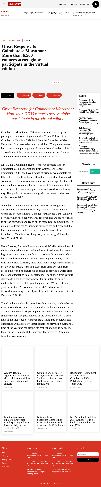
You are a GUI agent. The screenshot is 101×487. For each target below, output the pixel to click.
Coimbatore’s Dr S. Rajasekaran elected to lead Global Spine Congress (87, 103)
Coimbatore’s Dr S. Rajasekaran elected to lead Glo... (37, 455)
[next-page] (98, 13)
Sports (57, 82)
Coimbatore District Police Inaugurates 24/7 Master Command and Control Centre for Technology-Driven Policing (88, 209)
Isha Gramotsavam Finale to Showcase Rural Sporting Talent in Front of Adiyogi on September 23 (17, 422)
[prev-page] (20, 13)
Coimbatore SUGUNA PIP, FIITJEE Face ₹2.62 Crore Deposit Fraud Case (89, 112)
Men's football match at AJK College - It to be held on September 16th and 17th (83, 421)
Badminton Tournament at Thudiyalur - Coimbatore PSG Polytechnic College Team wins (83, 378)
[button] (62, 4)
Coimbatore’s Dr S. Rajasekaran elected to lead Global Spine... (32, 13)
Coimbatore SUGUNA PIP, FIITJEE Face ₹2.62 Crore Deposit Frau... (59, 13)
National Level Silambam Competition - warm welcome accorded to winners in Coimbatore (51, 421)
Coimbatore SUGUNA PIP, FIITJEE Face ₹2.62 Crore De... (37, 463)
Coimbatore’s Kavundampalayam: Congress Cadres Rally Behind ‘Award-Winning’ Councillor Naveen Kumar (89, 150)
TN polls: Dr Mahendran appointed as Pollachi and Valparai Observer (88, 140)
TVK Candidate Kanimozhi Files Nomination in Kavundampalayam (86, 131)
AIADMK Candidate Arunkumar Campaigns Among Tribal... (36, 472)
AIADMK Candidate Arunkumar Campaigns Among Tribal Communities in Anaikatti (88, 121)
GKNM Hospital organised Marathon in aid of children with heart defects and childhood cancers (18, 378)
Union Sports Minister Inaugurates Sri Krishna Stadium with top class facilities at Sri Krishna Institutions (50, 378)
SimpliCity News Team (11, 40)
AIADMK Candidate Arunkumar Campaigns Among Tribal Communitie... (84, 13)
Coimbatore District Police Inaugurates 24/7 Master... (62, 471)
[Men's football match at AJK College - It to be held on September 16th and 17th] (83, 402)
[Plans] (95, 4)
